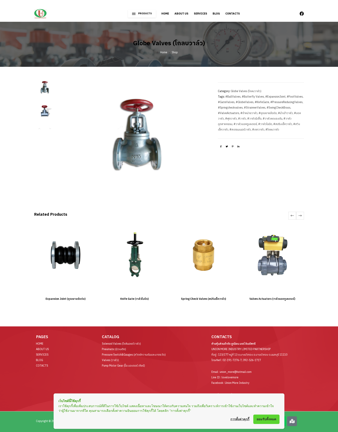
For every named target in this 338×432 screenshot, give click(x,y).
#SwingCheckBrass (278, 107)
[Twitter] (227, 146)
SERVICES (200, 13)
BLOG (216, 13)
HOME (165, 13)
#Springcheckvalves (230, 107)
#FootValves (295, 96)
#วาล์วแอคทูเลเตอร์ (245, 124)
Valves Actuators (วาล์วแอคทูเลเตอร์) (272, 299)
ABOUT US (181, 13)
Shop (175, 52)
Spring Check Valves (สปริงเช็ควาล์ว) (203, 299)
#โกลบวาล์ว (272, 129)
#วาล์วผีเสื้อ (254, 118)
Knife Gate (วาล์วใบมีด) (134, 299)
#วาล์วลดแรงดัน (272, 118)
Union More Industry (237, 383)
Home (163, 52)
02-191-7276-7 (232, 360)
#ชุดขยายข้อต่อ (268, 113)
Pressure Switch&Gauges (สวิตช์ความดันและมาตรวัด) (134, 354)
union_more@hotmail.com (236, 372)
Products (145, 14)
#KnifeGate (262, 102)
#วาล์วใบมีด (265, 124)
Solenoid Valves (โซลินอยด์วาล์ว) (121, 343)
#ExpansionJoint (275, 96)
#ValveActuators (228, 113)
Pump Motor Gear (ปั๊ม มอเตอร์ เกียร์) (123, 365)
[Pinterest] (233, 146)
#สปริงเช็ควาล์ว (282, 124)
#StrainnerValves (254, 107)
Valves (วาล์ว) (110, 360)
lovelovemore (230, 377)
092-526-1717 (252, 360)
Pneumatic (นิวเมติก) (114, 349)
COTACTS (42, 365)
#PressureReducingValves (286, 102)
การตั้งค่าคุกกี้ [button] (239, 419)
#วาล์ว (242, 118)
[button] (300, 216)
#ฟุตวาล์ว (231, 118)
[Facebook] (221, 146)
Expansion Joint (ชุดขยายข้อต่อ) (66, 299)
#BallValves (233, 96)
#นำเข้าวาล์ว (285, 113)
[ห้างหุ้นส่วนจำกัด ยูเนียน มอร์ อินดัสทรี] (51, 11)
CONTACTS (232, 13)
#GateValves (226, 102)
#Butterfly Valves (253, 96)
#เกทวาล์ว (258, 129)
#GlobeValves (245, 102)
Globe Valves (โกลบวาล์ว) (246, 91)
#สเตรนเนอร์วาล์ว (240, 129)
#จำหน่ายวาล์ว (248, 113)
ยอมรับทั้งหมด (266, 419)
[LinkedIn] (238, 146)
